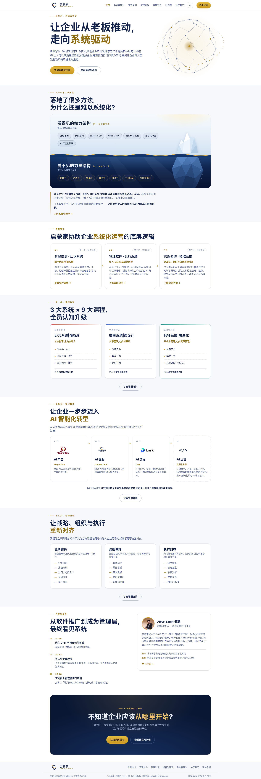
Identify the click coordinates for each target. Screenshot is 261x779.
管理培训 (132, 5)
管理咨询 (157, 5)
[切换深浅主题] (190, 5)
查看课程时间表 (89, 70)
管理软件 (145, 5)
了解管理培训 (130, 386)
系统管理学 (119, 5)
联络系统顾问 (117, 739)
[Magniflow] (63, 450)
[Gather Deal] (102, 450)
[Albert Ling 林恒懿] (148, 623)
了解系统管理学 (62, 70)
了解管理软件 (116, 283)
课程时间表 (168, 767)
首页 (108, 5)
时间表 (168, 5)
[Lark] (147, 450)
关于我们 (180, 5)
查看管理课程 (62, 283)
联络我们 (203, 5)
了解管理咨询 (171, 283)
